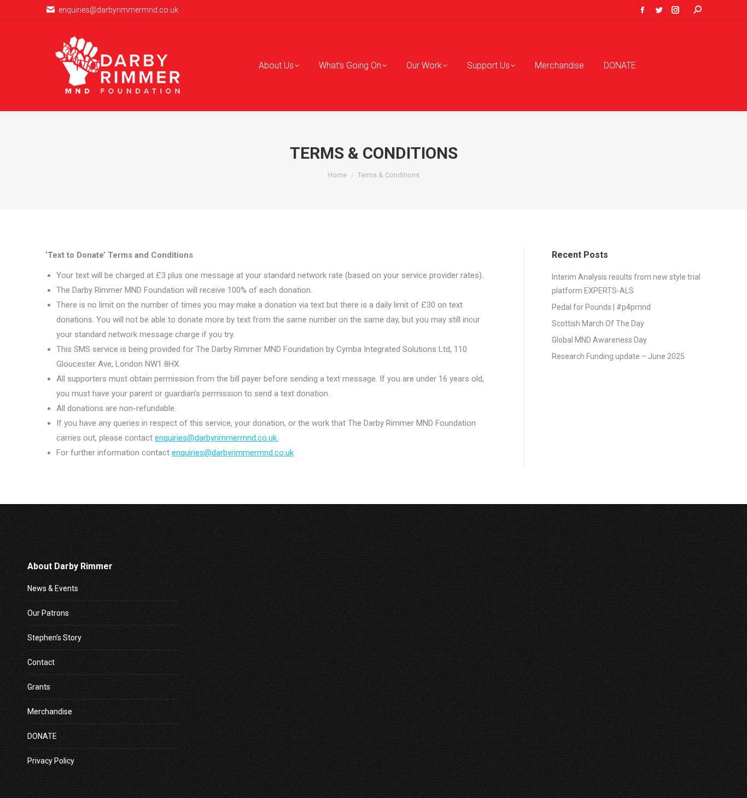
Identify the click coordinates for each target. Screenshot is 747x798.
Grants (38, 687)
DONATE (42, 736)
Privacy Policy (50, 760)
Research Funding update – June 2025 (618, 356)
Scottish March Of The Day (598, 323)
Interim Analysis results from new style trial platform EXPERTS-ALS (626, 284)
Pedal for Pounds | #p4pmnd (601, 307)
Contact (41, 662)
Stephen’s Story (54, 637)
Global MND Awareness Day (599, 340)
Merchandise (49, 711)
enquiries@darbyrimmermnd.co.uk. (216, 438)
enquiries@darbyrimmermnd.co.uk (233, 453)
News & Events (52, 588)
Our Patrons (48, 613)
